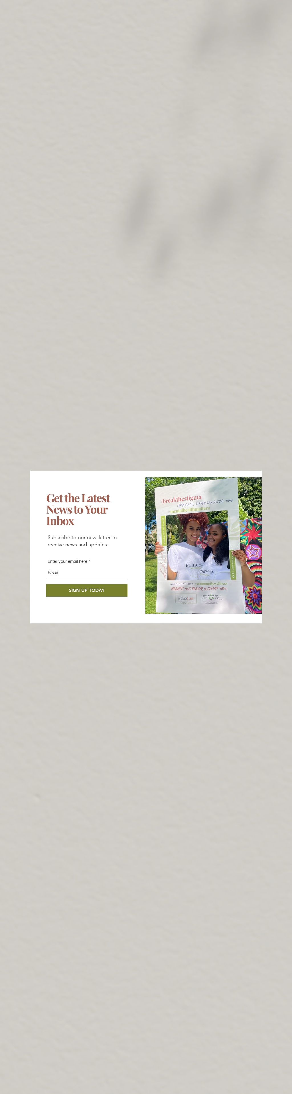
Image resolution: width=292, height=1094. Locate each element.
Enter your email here (67, 561)
